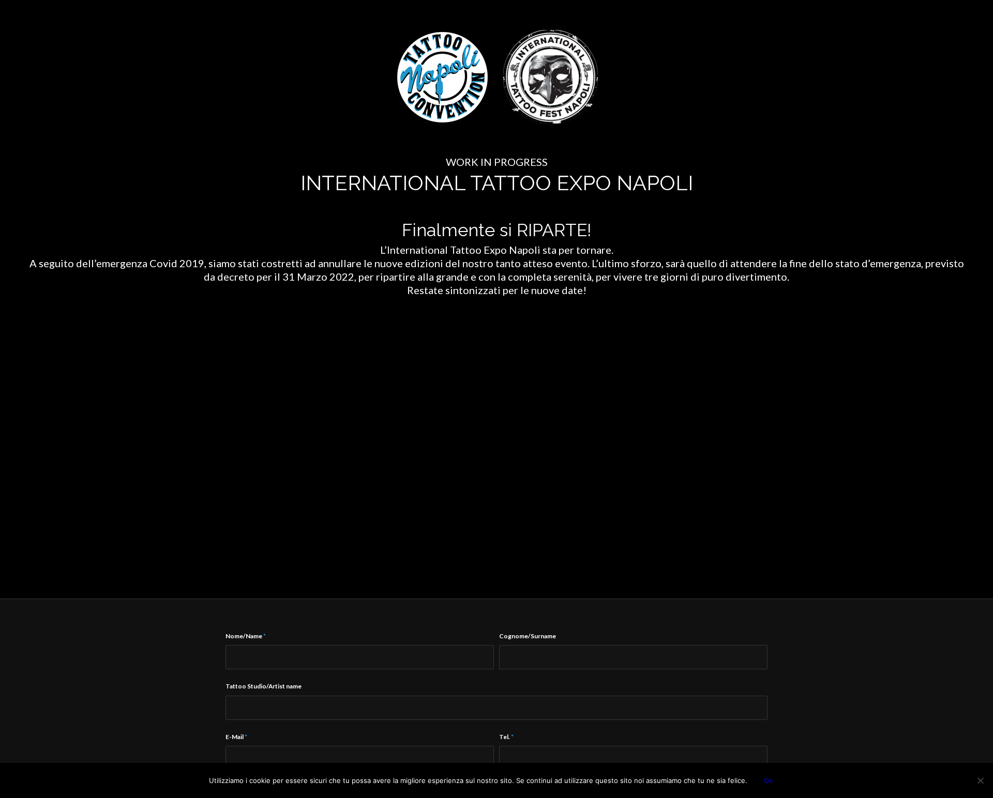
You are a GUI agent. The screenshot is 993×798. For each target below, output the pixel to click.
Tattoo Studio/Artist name (263, 686)
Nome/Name (245, 636)
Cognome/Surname (527, 636)
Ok (768, 780)
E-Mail (236, 737)
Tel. (506, 737)
